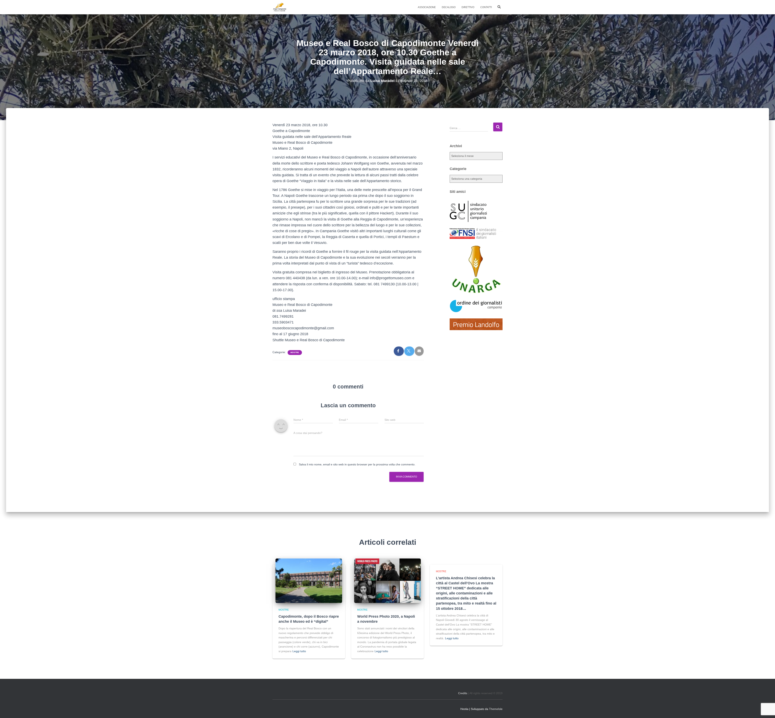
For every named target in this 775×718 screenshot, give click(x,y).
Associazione (427, 7)
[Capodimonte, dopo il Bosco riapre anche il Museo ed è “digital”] (308, 580)
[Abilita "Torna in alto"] (767, 710)
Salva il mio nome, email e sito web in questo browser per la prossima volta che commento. (357, 464)
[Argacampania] (279, 7)
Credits (462, 693)
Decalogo (449, 7)
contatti (486, 7)
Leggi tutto (299, 651)
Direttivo (468, 7)
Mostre (294, 352)
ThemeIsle (496, 709)
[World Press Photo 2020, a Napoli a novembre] (387, 580)
